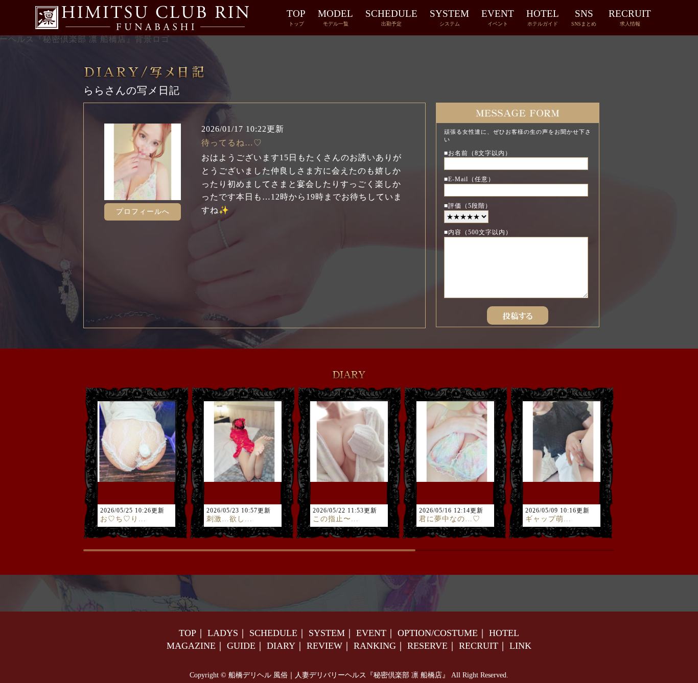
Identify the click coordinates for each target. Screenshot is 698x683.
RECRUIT (630, 17)
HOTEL (542, 17)
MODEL (335, 17)
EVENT (497, 17)
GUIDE (241, 646)
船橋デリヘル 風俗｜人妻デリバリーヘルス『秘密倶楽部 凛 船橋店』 (338, 675)
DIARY (281, 646)
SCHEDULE (391, 17)
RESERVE (427, 646)
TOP (296, 17)
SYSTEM (449, 17)
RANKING (375, 646)
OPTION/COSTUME (438, 633)
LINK (520, 646)
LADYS (222, 633)
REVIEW (324, 646)
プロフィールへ (143, 211)
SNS (583, 17)
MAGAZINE (191, 646)
